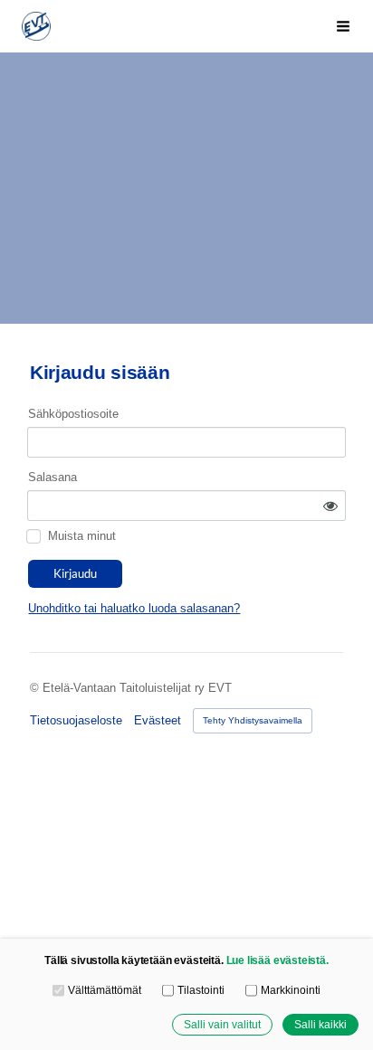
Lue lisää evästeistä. (277, 960)
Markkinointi (290, 990)
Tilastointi (200, 990)
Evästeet (157, 720)
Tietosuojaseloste (76, 720)
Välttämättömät (104, 990)
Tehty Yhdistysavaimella (252, 720)
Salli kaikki (320, 1024)
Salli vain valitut (222, 1024)
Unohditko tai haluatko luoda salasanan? (134, 608)
